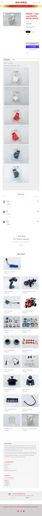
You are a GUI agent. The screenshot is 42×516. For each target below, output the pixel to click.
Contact (6, 465)
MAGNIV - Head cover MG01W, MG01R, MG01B (29, 428)
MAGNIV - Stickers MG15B (8, 330)
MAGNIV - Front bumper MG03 (27, 409)
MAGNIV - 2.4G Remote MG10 (9, 291)
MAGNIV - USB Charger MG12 (8, 369)
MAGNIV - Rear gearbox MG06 (9, 389)
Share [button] (28, 52)
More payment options (32, 49)
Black (28, 34)
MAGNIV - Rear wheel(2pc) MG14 (9, 350)
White (28, 31)
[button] (2, 2)
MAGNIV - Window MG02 (8, 428)
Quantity (27, 37)
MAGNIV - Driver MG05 (26, 389)
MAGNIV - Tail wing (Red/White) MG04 (10, 409)
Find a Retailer (8, 464)
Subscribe (27, 497)
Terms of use (7, 469)
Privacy (6, 467)
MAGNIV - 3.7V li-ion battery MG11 (9, 271)
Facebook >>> (7, 482)
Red (33, 31)
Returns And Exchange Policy (11, 470)
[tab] (7, 59)
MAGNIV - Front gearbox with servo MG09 (28, 291)
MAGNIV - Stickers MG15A (26, 330)
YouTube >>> (7, 485)
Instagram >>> (7, 484)
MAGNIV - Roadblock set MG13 (27, 350)
